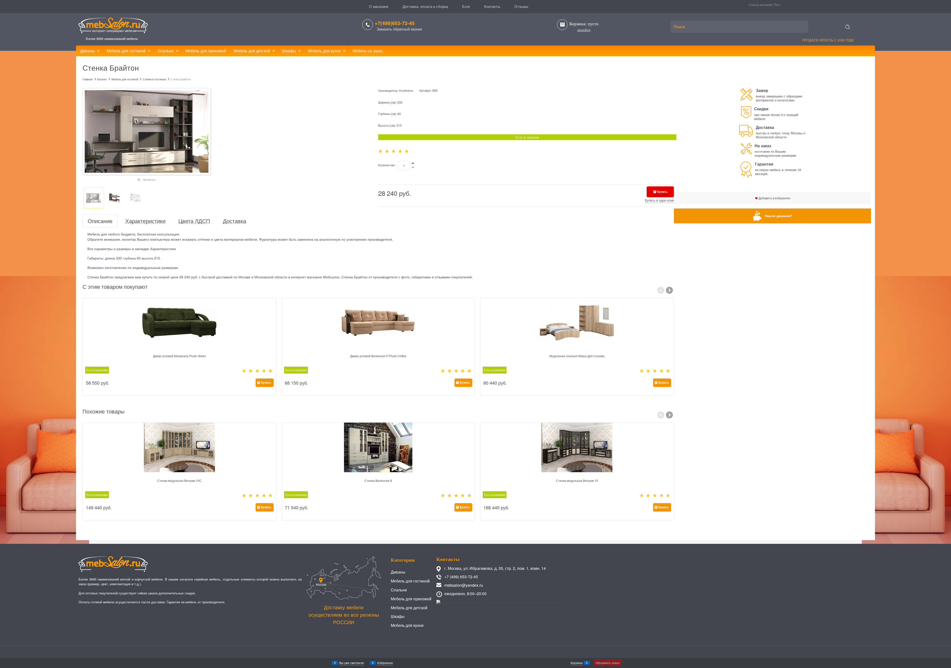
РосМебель (406, 90)
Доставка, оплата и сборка (425, 6)
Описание (100, 221)
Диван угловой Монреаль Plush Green (179, 356)
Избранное (385, 663)
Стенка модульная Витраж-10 (577, 480)
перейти (583, 30)
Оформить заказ (607, 663)
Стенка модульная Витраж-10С (179, 480)
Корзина (576, 663)
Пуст (777, 4)
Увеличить (149, 179)
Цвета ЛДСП (194, 221)
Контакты (492, 6)
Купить (662, 191)
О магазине (378, 6)
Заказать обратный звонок (399, 28)
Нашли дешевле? (778, 215)
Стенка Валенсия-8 (378, 480)
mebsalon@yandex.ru (463, 585)
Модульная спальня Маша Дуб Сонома (577, 356)
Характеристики (145, 221)
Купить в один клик (659, 200)
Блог (466, 6)
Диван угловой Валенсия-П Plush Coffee (378, 356)
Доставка (234, 221)
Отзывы (521, 6)
